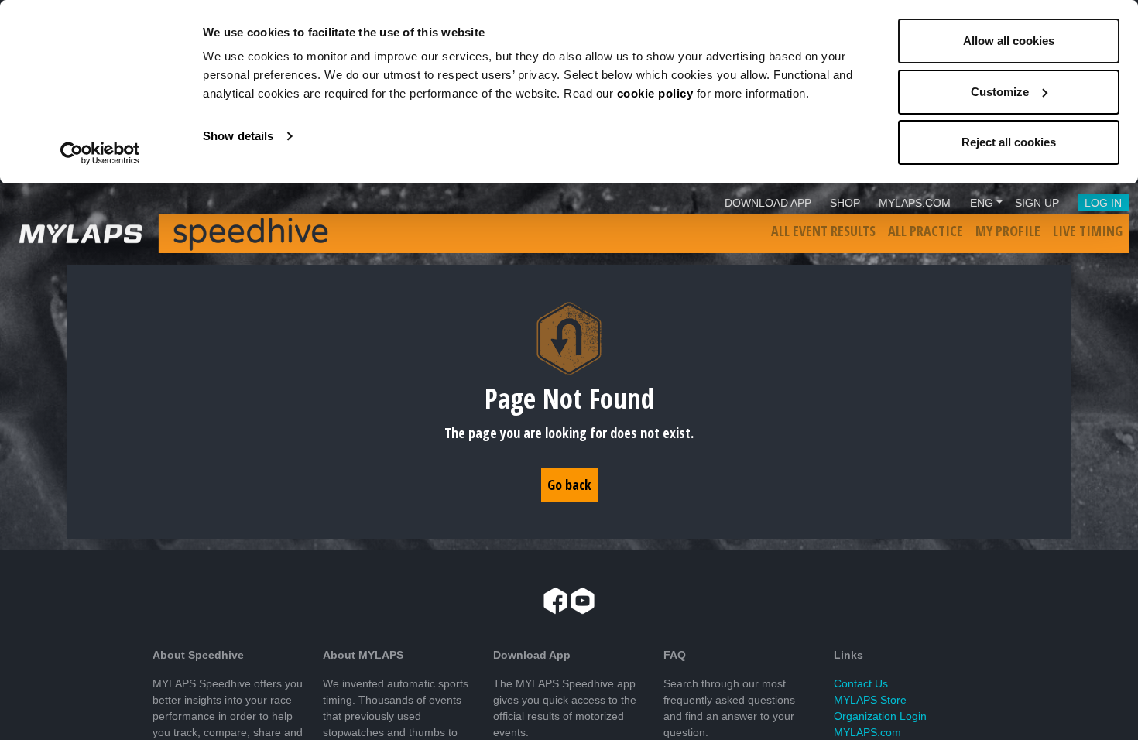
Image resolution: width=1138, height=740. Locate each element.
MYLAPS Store (870, 700)
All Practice (925, 230)
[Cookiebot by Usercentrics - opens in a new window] (100, 153)
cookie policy (655, 93)
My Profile (1007, 230)
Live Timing (1088, 230)
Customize (1000, 91)
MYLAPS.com (867, 732)
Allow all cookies (1008, 40)
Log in (1103, 203)
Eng (981, 203)
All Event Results (823, 230)
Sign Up (1037, 203)
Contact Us (861, 683)
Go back (569, 484)
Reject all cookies (1008, 142)
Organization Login (880, 716)
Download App (768, 203)
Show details (238, 135)
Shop (845, 203)
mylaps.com (915, 203)
